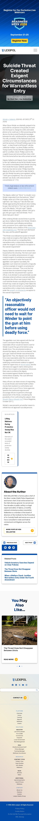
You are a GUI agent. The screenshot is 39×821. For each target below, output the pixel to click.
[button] (5, 547)
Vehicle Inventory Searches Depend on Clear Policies (19, 564)
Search (37, 690)
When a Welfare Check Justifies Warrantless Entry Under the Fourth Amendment (19, 577)
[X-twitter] (19, 685)
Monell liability (25, 365)
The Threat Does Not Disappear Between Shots (18, 570)
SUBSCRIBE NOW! (24, 188)
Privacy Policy (19, 808)
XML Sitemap (20, 817)
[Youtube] (23, 685)
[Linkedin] (16, 685)
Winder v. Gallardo (9, 119)
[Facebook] (12, 685)
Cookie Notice (19, 811)
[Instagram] (26, 685)
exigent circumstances (18, 290)
